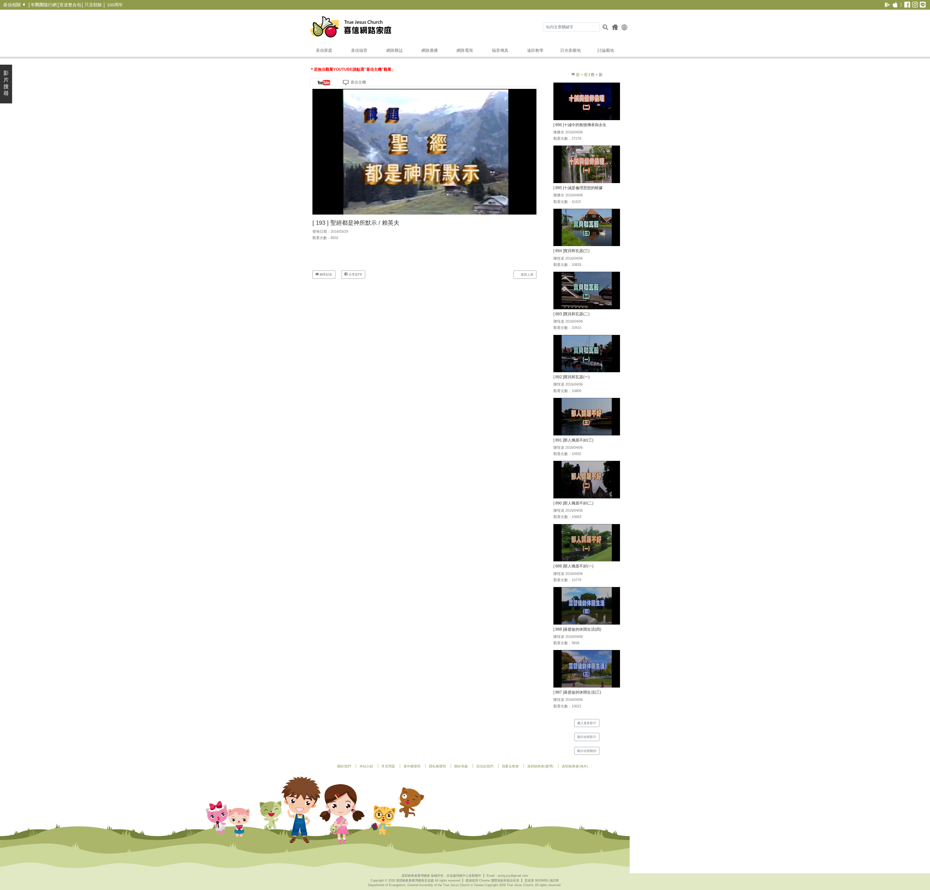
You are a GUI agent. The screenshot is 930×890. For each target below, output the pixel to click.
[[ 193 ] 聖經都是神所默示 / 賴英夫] (424, 151)
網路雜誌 (394, 50)
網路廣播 (429, 50)
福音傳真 (500, 50)
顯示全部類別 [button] (586, 751)
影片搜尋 (6, 83)
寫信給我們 (484, 766)
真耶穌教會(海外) (575, 766)
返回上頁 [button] (526, 274)
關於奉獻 (461, 766)
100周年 (115, 4)
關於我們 (344, 766)
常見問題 (388, 766)
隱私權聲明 (437, 766)
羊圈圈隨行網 (44, 4)
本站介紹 (366, 766)
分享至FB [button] (355, 274)
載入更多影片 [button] (586, 723)
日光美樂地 (570, 50)
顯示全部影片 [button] (586, 737)
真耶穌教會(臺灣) (540, 766)
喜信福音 (359, 50)
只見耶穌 (93, 4)
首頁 (615, 27)
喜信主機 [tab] (358, 82)
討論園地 (605, 50)
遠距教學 (535, 50)
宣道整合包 (70, 4)
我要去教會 (510, 766)
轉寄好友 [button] (325, 274)
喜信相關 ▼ (14, 4)
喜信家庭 (324, 50)
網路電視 (465, 50)
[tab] (324, 82)
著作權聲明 (411, 766)
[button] (624, 27)
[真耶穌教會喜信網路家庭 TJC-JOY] (350, 27)
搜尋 (605, 27)
